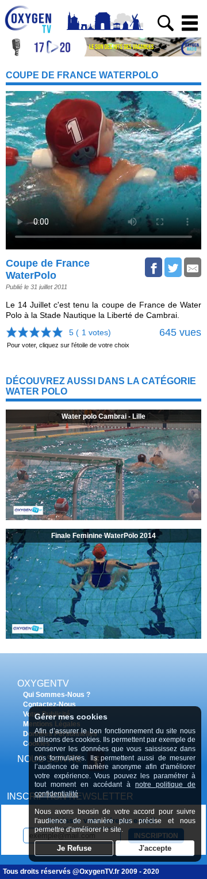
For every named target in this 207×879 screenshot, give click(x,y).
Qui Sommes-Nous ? (56, 695)
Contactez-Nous (49, 704)
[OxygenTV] (33, 33)
